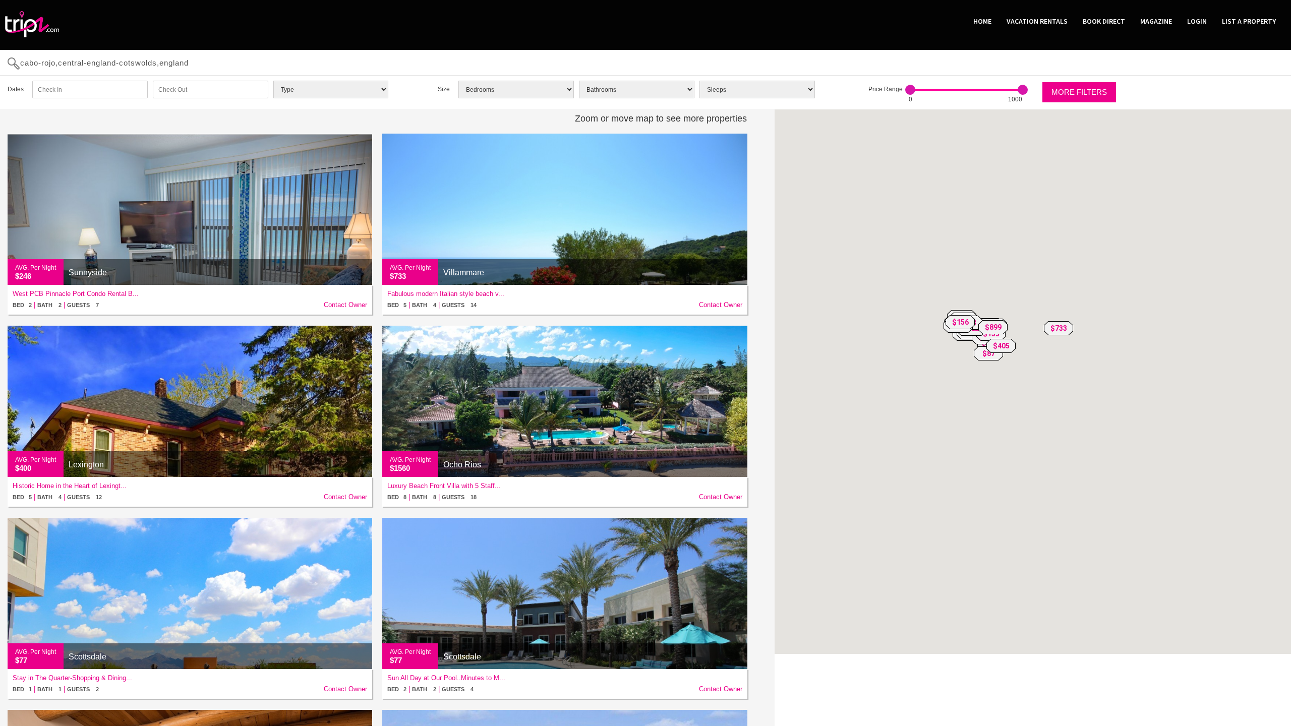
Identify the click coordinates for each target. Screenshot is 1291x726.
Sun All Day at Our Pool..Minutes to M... (446, 678)
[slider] (910, 90)
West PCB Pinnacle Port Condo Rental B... (76, 293)
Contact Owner (345, 305)
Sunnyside (88, 272)
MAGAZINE (1156, 21)
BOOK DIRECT (1104, 21)
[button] (1058, 328)
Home (982, 21)
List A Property (1249, 21)
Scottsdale (87, 656)
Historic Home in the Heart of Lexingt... (70, 486)
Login (1197, 21)
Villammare (463, 272)
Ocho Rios (462, 464)
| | (56, 305)
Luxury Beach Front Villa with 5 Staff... (444, 486)
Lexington (86, 464)
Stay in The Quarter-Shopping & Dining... (72, 678)
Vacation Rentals (1037, 21)
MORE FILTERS (1079, 92)
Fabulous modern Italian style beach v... (445, 293)
